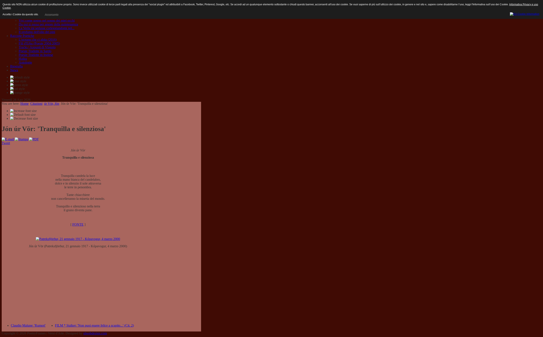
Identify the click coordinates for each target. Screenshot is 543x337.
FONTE (78, 224)
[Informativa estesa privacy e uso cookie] (524, 13)
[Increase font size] (23, 111)
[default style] (20, 77)
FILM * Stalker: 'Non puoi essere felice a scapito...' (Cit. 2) (94, 325)
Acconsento (51, 14)
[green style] (19, 85)
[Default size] (23, 115)
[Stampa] (21, 139)
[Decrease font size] (24, 118)
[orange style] (20, 93)
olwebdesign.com (95, 333)
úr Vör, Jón (51, 103)
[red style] (17, 89)
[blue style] (18, 81)
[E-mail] (8, 139)
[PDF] (34, 139)
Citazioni (36, 103)
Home (24, 103)
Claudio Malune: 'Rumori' (28, 325)
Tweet (6, 143)
